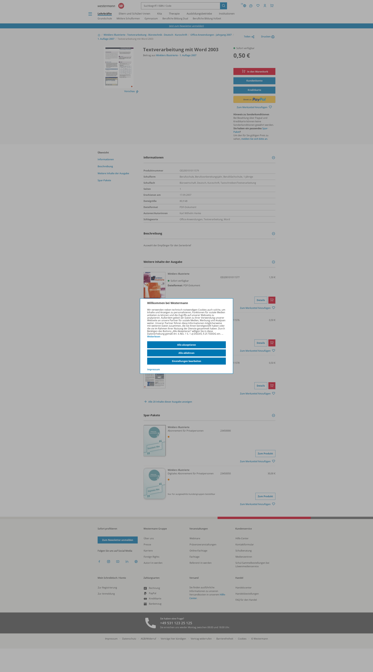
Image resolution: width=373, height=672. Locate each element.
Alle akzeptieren (186, 344)
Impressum (153, 369)
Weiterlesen (153, 336)
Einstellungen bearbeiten (186, 361)
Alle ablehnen (186, 353)
